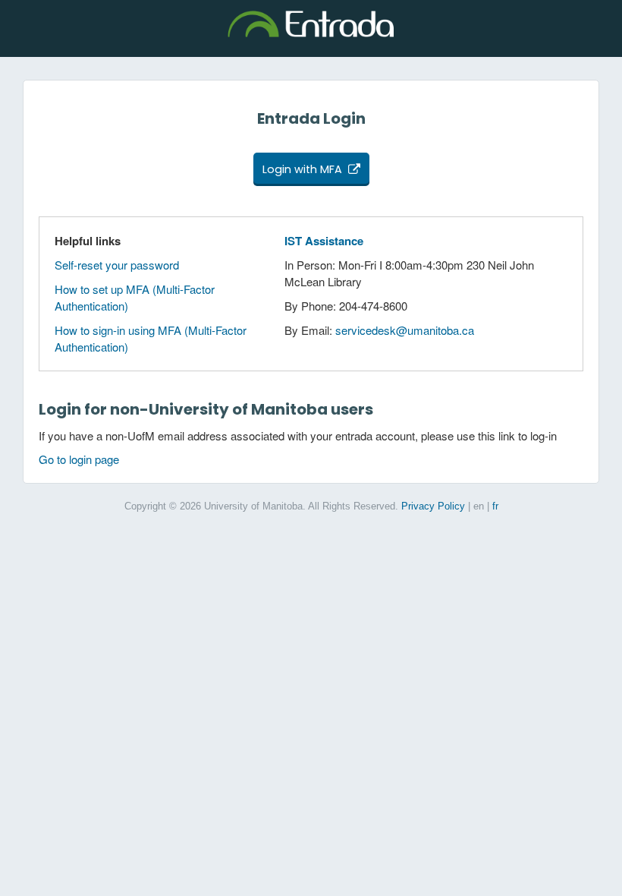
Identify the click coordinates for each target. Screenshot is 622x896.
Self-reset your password (117, 265)
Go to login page (79, 459)
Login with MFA (302, 169)
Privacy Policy (433, 506)
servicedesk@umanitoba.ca (404, 330)
